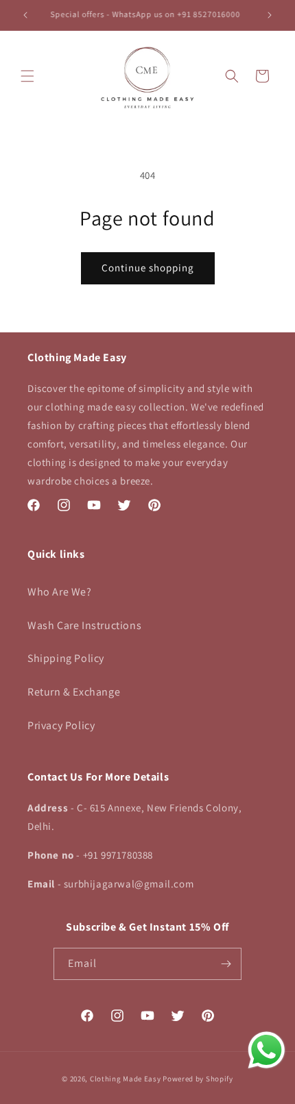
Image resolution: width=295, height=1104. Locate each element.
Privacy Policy (61, 725)
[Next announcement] (270, 15)
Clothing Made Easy (125, 1078)
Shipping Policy (65, 658)
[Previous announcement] (25, 15)
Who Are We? (59, 592)
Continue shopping (148, 267)
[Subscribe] (226, 964)
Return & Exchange (73, 692)
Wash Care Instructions (84, 625)
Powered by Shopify (198, 1078)
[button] (27, 76)
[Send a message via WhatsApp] (266, 1050)
